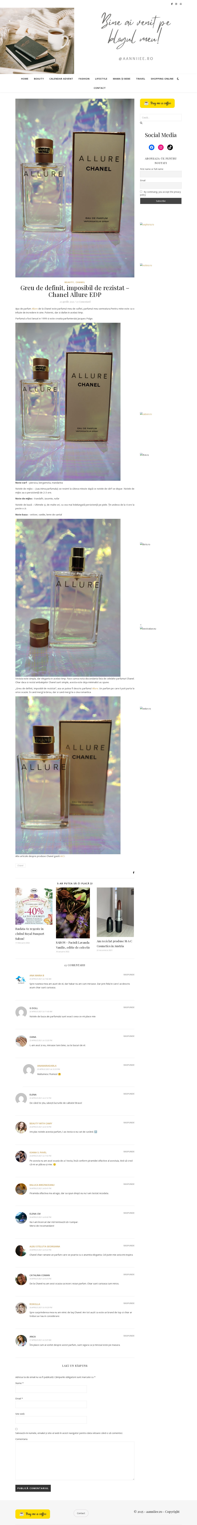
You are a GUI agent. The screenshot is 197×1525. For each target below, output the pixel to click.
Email (19, 1398)
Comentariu (21, 1439)
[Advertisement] (161, 360)
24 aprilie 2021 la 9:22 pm (40, 1250)
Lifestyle (101, 78)
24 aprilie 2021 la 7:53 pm (40, 1156)
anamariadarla (46, 1065)
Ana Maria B (37, 975)
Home (24, 78)
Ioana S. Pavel (38, 1152)
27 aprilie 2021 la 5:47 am (40, 1340)
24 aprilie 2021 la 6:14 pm (40, 1127)
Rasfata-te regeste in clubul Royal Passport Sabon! (29, 934)
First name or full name (151, 169)
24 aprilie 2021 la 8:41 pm (40, 1188)
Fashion (84, 78)
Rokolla (35, 1304)
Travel (140, 78)
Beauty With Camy (41, 1123)
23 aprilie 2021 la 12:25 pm (48, 1069)
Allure (35, 308)
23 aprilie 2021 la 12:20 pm (41, 1040)
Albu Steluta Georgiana (45, 1246)
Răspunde (129, 974)
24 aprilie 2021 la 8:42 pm (40, 1217)
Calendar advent (61, 78)
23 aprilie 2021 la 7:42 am (40, 979)
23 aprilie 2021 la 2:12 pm (40, 1098)
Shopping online (162, 78)
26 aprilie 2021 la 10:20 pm (41, 1307)
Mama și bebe (122, 78)
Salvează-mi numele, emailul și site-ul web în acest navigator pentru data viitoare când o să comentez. (69, 1433)
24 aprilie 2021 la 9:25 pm (40, 1278)
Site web (20, 1413)
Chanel (80, 282)
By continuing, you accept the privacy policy (160, 193)
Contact (100, 87)
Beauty (39, 78)
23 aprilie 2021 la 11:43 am (41, 1011)
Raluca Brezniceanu (42, 1184)
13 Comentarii (83, 301)
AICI (62, 856)
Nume (19, 1383)
